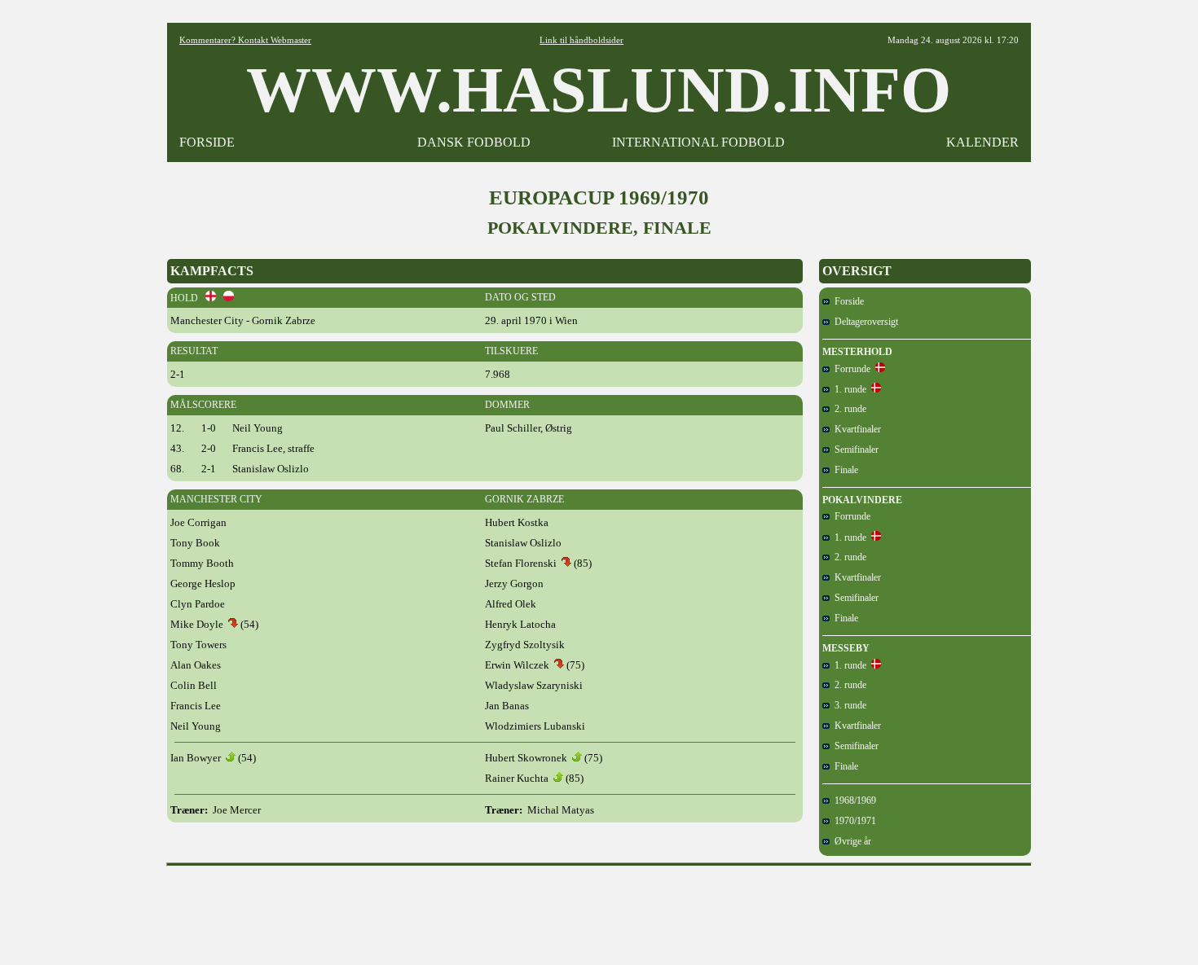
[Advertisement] (599, 909)
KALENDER (982, 142)
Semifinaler (854, 449)
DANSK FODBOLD (474, 142)
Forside (847, 301)
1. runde (848, 389)
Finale (844, 470)
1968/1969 (853, 800)
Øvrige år (850, 841)
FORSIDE (207, 142)
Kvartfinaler (855, 429)
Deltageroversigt (864, 321)
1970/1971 (853, 821)
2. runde (848, 409)
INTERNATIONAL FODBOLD (698, 142)
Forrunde (850, 369)
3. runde (848, 705)
